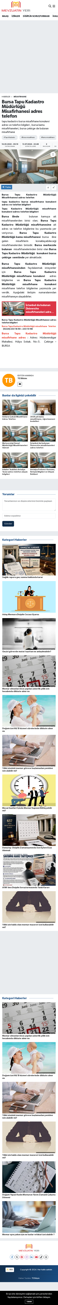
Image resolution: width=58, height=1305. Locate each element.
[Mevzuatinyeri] (16, 6)
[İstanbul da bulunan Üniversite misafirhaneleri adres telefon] (43, 434)
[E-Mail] (20, 384)
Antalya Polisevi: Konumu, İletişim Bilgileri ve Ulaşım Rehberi (42, 472)
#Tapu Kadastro (9, 137)
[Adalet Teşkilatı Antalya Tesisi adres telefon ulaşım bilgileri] (15, 460)
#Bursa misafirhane (28, 137)
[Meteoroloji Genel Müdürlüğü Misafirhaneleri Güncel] (15, 434)
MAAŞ (5, 16)
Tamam (29, 1301)
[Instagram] (26, 1257)
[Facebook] (12, 1257)
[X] (17, 1257)
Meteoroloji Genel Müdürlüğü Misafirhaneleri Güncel (15, 445)
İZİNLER (16, 16)
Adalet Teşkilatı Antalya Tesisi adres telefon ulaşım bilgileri (15, 472)
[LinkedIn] (31, 1257)
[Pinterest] (22, 1257)
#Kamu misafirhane (47, 137)
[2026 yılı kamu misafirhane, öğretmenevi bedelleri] (43, 407)
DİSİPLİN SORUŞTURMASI (36, 16)
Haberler (6, 97)
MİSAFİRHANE (20, 97)
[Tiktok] (41, 1257)
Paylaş (8, 187)
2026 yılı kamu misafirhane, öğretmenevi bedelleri (42, 419)
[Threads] (46, 1257)
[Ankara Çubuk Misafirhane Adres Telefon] (15, 407)
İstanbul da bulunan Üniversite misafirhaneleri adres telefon (42, 445)
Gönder (8, 524)
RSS (11, 1270)
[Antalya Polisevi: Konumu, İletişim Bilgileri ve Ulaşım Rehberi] (43, 460)
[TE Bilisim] (8, 380)
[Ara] (50, 6)
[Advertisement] (29, 51)
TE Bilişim (36, 1278)
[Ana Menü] (54, 6)
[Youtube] (36, 1257)
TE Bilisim (22, 378)
